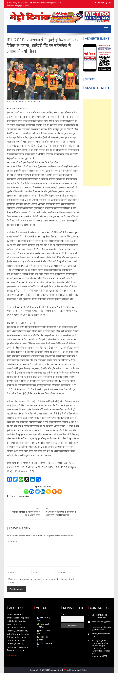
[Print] (54, 491)
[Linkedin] (42, 491)
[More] (59, 491)
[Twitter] (37, 491)
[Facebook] (31, 491)
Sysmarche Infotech (78, 670)
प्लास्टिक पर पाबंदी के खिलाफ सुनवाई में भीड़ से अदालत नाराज (26, 511)
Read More (12, 655)
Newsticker (24, 496)
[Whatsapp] (26, 491)
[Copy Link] (48, 491)
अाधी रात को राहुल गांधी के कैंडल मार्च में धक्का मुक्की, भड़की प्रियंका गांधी (61, 511)
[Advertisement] (97, 142)
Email (63, 614)
